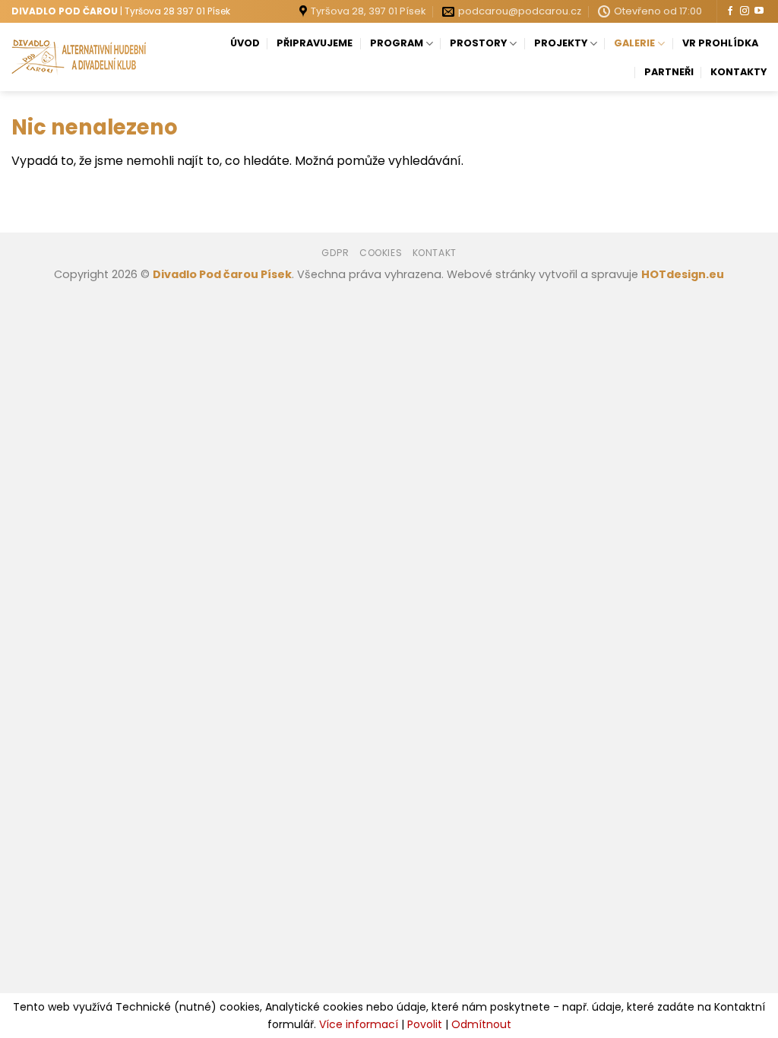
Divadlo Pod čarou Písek (222, 274)
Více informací (358, 1024)
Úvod (245, 42)
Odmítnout (481, 1024)
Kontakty (738, 71)
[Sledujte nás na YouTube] (759, 11)
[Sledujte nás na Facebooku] (730, 11)
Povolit (424, 1024)
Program (396, 42)
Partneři (669, 71)
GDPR (335, 252)
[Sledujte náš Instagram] (744, 11)
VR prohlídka (720, 42)
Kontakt (435, 252)
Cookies (380, 252)
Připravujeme (315, 42)
